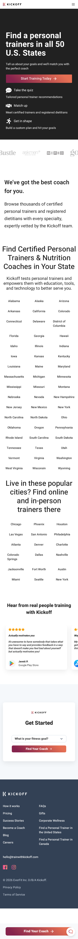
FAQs (42, 806)
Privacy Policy (12, 887)
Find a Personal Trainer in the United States (56, 830)
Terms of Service (14, 894)
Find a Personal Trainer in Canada (56, 841)
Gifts (42, 813)
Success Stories (13, 821)
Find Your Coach (37, 749)
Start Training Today (36, 78)
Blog (6, 835)
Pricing (7, 813)
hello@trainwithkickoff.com (20, 857)
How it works (11, 806)
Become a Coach (14, 828)
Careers (8, 842)
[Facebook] (5, 868)
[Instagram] (14, 868)
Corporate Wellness (52, 821)
